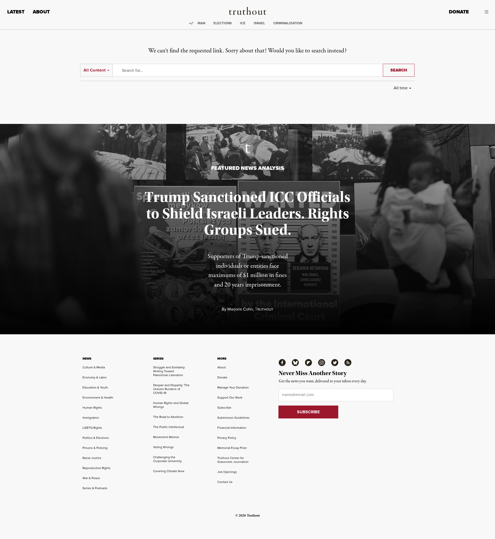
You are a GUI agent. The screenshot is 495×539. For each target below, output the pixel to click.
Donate (459, 11)
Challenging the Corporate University (167, 459)
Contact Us (225, 482)
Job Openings (227, 472)
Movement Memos (166, 437)
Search (398, 70)
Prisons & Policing (95, 448)
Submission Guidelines (233, 417)
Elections (222, 23)
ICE (242, 23)
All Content (94, 70)
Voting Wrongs (163, 447)
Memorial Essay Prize (232, 448)
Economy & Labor (94, 377)
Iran (201, 23)
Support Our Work (229, 397)
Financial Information (231, 427)
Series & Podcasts (95, 488)
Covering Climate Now (168, 471)
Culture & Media (93, 367)
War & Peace (91, 478)
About (41, 11)
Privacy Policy (226, 437)
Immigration (90, 417)
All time (401, 88)
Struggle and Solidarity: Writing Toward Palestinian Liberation (169, 371)
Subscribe (224, 407)
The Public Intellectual (168, 427)
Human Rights (92, 407)
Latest (15, 11)
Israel (259, 23)
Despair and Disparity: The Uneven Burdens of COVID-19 (171, 389)
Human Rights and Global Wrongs (170, 405)
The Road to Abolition (168, 417)
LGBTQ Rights (92, 427)
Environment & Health (97, 397)
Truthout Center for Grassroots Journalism (233, 460)
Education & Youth (95, 387)
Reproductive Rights (96, 468)
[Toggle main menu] (482, 12)
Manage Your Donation (233, 387)
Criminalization (287, 23)
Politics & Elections (95, 437)
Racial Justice (91, 458)
